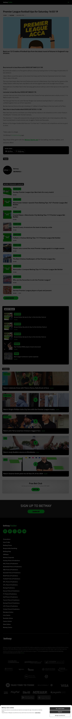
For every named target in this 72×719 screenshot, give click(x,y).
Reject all (60, 711)
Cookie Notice (37, 712)
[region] (36, 712)
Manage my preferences (60, 715)
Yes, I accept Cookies (60, 708)
